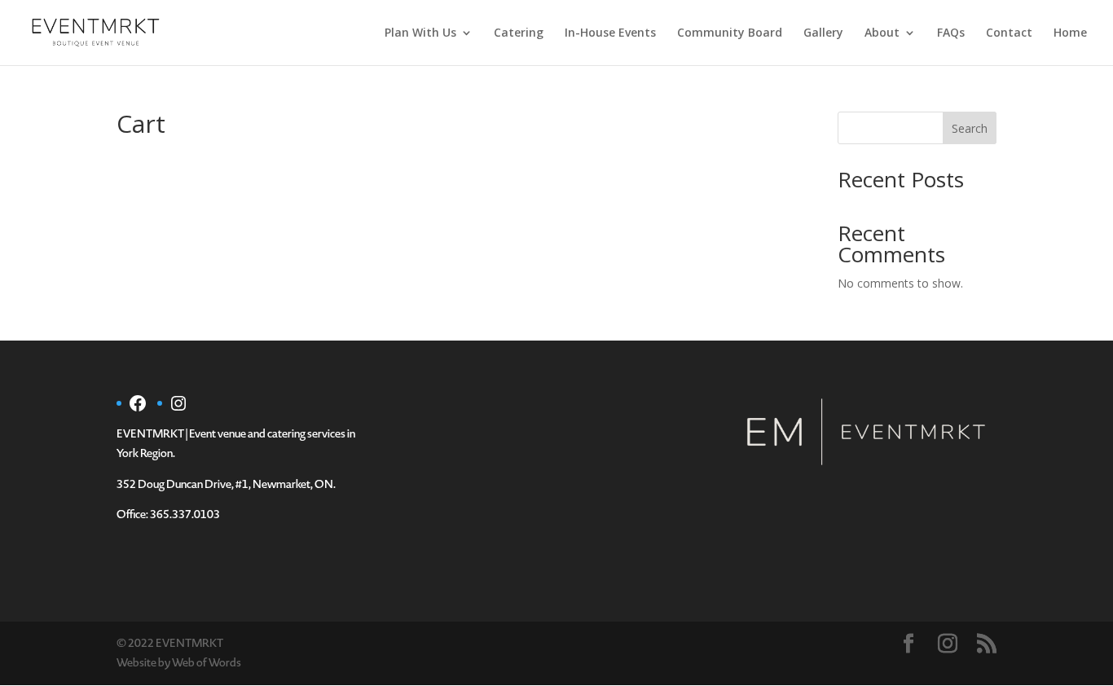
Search (970, 128)
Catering (518, 33)
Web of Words (206, 663)
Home (1070, 33)
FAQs (951, 33)
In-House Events (610, 33)
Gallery (823, 33)
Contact (1009, 33)
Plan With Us (420, 33)
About (882, 33)
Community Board (729, 33)
